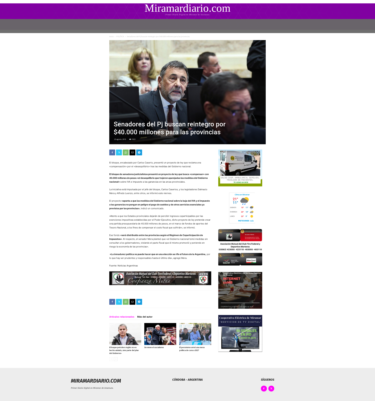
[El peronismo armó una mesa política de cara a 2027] (195, 334)
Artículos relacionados (121, 316)
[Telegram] (139, 152)
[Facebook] (112, 152)
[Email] (132, 152)
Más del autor (144, 316)
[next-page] (116, 359)
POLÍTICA (120, 36)
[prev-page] (111, 359)
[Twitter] (119, 152)
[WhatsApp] (126, 152)
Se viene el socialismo (154, 347)
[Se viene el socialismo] (160, 334)
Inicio (111, 36)
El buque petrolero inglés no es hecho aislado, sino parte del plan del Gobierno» (124, 350)
